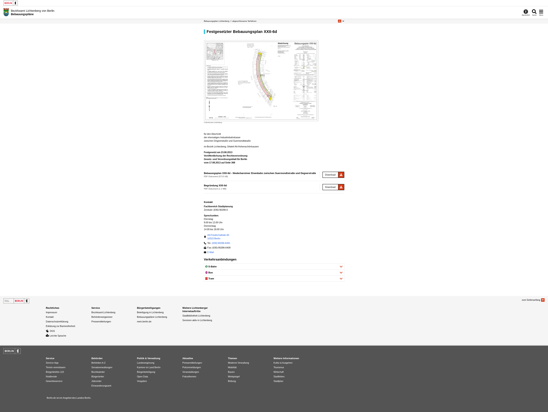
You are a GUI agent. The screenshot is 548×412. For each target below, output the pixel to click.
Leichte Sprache (58, 336)
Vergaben (142, 381)
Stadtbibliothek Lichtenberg (196, 315)
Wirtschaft (278, 372)
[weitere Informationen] (6, 12)
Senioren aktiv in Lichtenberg (197, 320)
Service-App (52, 363)
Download (330, 175)
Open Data (142, 376)
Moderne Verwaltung (238, 363)
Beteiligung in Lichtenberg (150, 312)
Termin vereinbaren (55, 367)
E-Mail (210, 252)
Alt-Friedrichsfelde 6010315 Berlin (218, 237)
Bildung (232, 381)
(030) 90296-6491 (221, 243)
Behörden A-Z (98, 363)
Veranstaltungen (190, 372)
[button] (341, 21)
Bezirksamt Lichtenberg (103, 312)
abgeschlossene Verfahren (244, 21)
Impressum (51, 312)
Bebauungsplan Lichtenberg (216, 21)
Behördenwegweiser (101, 317)
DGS (52, 331)
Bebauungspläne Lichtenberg (152, 317)
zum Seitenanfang (531, 300)
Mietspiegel (234, 376)
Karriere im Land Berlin (148, 367)
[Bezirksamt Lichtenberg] (16, 300)
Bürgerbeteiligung (146, 372)
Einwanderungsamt (101, 386)
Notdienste (51, 376)
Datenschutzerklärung (57, 321)
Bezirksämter (98, 372)
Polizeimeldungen (191, 367)
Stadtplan (278, 381)
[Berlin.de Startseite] (10, 3)
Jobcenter (96, 381)
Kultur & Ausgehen (283, 363)
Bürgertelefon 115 (55, 372)
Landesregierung (145, 363)
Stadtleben (279, 376)
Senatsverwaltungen (101, 367)
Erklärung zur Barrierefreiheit (60, 326)
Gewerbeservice (54, 381)
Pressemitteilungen (101, 321)
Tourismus (278, 367)
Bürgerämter (97, 376)
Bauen (231, 372)
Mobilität (232, 367)
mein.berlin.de (144, 321)
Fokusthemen (189, 376)
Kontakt (50, 317)
